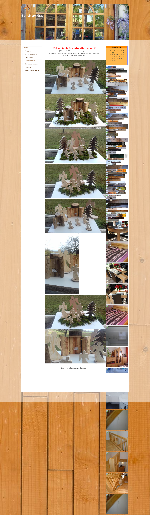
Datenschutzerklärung (32, 70)
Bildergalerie (29, 57)
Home (26, 48)
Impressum (28, 67)
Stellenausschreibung (31, 64)
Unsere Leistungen (31, 54)
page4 (78, 404)
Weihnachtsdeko (30, 61)
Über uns (28, 51)
